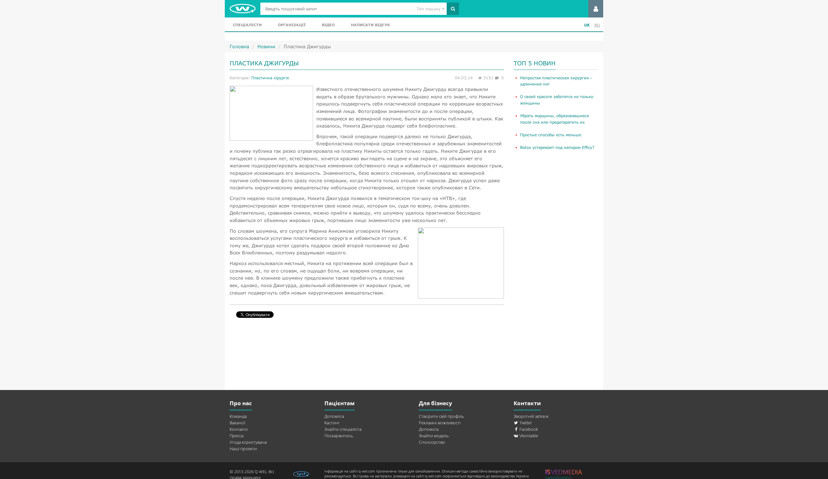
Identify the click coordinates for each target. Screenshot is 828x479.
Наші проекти (243, 448)
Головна (239, 46)
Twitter (525, 423)
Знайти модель (434, 436)
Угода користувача (248, 442)
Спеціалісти (247, 25)
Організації (292, 25)
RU (597, 25)
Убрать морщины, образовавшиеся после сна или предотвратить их (554, 118)
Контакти (239, 429)
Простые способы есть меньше (550, 134)
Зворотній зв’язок (531, 416)
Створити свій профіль (441, 416)
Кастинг (332, 423)
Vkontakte (528, 436)
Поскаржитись (338, 436)
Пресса (237, 436)
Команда (238, 416)
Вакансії (237, 423)
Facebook (528, 429)
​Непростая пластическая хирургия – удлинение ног (556, 80)
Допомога (334, 416)
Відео (328, 25)
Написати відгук (370, 25)
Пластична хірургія (270, 77)
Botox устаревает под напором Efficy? (557, 147)
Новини (266, 46)
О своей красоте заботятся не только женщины (556, 99)
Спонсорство (432, 442)
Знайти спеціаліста (343, 429)
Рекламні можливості (440, 423)
